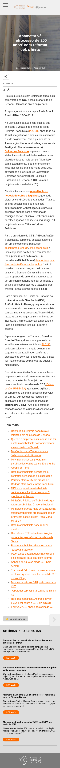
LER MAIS (11, 658)
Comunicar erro (15, 619)
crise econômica (38, 248)
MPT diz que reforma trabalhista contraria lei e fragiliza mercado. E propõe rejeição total (30, 492)
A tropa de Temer (20, 467)
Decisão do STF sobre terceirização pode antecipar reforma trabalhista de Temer (32, 537)
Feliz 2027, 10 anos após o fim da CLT (33, 607)
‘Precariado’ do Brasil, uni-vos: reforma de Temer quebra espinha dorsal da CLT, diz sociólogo (34, 574)
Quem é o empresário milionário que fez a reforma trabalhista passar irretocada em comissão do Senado (33, 443)
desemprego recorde (16, 248)
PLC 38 (33, 131)
